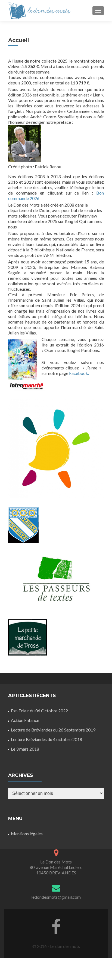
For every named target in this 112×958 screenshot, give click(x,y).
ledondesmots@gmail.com (56, 897)
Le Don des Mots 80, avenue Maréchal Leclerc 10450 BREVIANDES (56, 867)
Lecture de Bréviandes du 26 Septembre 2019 (53, 729)
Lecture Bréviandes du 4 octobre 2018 (46, 739)
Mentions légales (27, 833)
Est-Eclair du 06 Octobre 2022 (39, 710)
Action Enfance (25, 720)
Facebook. (79, 373)
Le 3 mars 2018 (25, 748)
